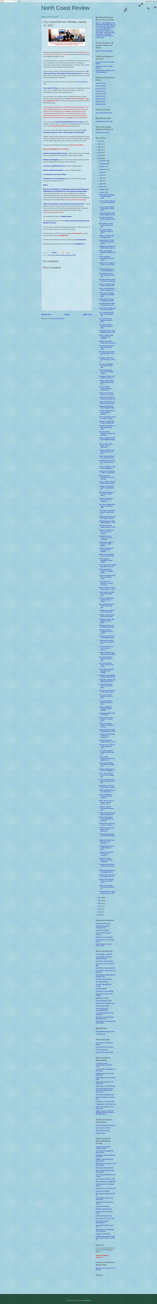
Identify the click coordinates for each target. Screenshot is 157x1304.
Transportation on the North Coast (106, 1104)
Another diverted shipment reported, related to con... (107, 289)
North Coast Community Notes (105, 1094)
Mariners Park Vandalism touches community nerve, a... (106, 881)
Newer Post (46, 314)
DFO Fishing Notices (102, 981)
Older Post (87, 314)
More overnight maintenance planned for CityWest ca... (107, 758)
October (102, 166)
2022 (99, 147)
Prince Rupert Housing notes (104, 937)
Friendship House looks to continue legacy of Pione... (107, 847)
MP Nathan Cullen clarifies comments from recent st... (107, 353)
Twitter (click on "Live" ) (103, 132)
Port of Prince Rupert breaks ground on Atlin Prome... (106, 664)
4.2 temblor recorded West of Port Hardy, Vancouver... (107, 735)
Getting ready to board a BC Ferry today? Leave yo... (107, 517)
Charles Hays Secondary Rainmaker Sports (103, 1147)
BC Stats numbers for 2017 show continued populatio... (107, 412)
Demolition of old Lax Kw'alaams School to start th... (106, 631)
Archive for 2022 (100, 88)
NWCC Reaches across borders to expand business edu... (106, 802)
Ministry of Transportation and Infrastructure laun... (107, 555)
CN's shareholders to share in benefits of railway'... (107, 417)
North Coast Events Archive (104, 113)
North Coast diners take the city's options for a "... (107, 791)
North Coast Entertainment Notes (105, 1125)
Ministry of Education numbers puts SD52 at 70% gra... (106, 725)
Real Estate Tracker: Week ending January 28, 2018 (107, 331)
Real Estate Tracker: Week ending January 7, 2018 (107, 892)
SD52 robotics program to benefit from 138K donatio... (106, 543)
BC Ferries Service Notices (104, 979)
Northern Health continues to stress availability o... (107, 769)
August (101, 172)
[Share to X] (65, 253)
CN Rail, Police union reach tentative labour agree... (107, 691)
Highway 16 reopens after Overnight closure (106, 236)
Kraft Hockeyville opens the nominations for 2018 (107, 871)
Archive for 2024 (100, 83)
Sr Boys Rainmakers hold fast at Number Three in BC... (106, 781)
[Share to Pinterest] (69, 253)
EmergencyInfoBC (101, 988)
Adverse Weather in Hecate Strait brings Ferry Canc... (107, 588)
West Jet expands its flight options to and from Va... (107, 284)
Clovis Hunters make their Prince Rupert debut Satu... (107, 593)
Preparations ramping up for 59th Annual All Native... (107, 680)
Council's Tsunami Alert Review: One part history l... (107, 219)
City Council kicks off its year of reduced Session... (106, 648)
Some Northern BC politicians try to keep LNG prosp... (106, 583)
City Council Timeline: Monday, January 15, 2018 (106, 658)
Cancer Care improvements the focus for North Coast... (107, 577)
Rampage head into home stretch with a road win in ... (107, 866)
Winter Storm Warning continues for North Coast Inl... (107, 252)
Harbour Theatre (100, 1133)
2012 (99, 912)
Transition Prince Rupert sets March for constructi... (106, 853)
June (101, 178)
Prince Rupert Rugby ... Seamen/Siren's (103, 1222)
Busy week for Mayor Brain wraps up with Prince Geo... (107, 506)
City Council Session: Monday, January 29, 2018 (106, 326)
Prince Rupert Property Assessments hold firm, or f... (107, 887)
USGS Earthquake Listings (104, 1000)
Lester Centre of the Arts (103, 1128)
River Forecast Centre (102, 1006)
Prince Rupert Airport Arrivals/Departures (102, 1009)
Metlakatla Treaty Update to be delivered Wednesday (107, 676)
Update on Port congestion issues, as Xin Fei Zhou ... (107, 264)
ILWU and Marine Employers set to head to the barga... (107, 433)
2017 (99, 897)
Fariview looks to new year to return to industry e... (107, 824)
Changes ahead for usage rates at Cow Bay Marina (107, 653)
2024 (99, 141)
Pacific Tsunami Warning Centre (105, 1003)
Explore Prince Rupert (102, 930)
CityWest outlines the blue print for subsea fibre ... (106, 615)
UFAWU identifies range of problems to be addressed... (107, 829)
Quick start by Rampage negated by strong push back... (106, 294)
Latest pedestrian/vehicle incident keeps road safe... (106, 606)
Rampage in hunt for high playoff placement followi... (106, 621)
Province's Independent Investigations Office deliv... (106, 365)
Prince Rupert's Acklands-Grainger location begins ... (107, 835)
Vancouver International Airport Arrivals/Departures (105, 1017)
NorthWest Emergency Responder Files (102, 927)
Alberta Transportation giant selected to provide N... (107, 813)
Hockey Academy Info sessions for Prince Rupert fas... (105, 796)
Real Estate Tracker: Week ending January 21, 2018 (107, 521)
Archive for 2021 (100, 91)
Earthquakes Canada (102, 998)
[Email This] (62, 253)
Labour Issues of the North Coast (105, 1086)
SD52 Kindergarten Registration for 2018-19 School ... (107, 258)
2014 (99, 906)
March (101, 186)
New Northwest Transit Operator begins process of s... (107, 275)
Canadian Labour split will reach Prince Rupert (106, 611)
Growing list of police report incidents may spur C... (107, 377)
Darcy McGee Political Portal (104, 1052)
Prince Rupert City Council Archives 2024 (103, 944)
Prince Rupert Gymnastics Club (105, 1179)
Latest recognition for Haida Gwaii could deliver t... (107, 467)
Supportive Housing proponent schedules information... (106, 860)
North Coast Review (65, 8)
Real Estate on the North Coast (105, 1101)
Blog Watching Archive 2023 (104, 121)
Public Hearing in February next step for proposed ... (107, 457)
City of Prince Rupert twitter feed (105, 968)
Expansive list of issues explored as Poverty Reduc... (106, 719)
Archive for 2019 (100, 96)
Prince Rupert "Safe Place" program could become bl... (107, 512)
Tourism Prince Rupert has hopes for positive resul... (107, 402)
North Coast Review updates (104, 51)
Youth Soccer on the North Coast (105, 1188)
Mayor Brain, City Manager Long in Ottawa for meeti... (107, 196)
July (100, 175)
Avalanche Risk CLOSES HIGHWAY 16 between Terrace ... (106, 241)
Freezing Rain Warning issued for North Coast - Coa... (107, 752)
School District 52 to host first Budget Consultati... (107, 299)
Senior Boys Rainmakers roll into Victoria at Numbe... (106, 599)
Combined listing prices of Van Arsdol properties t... (107, 269)
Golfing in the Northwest (103, 1234)
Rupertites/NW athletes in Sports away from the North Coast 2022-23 (105, 1238)
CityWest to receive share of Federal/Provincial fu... (107, 636)
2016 (99, 900)
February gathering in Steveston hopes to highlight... (105, 708)
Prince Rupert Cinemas (103, 1130)
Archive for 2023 (100, 86)
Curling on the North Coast (103, 1216)
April (100, 184)
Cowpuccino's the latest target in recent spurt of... (107, 393)
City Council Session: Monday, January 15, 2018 (106, 702)
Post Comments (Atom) (56, 318)
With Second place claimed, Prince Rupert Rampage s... (107, 439)
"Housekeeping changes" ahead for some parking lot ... (106, 642)
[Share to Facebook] (67, 253)
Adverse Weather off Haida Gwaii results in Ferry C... (107, 482)
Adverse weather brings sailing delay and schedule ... (106, 337)
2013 (99, 909)
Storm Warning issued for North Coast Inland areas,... (106, 347)
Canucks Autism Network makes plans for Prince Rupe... (106, 208)
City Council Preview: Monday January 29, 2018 (106, 320)
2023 (99, 144)
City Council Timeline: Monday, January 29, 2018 (106, 231)
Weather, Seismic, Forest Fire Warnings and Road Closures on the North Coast (105, 1112)
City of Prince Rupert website (104, 961)
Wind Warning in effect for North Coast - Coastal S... (107, 786)
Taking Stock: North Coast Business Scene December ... (107, 841)
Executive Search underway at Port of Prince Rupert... (105, 388)
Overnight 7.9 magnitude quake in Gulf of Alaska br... (106, 488)
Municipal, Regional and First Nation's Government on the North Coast (104, 1090)
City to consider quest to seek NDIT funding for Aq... (106, 314)
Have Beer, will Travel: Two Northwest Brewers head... (107, 427)
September (102, 169)
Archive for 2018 (100, 99)
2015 (99, 903)
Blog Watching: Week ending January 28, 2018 (107, 342)
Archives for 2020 (101, 93)
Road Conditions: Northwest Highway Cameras (104, 957)
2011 (99, 915)
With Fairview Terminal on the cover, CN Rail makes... (106, 494)
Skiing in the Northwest (102, 1206)
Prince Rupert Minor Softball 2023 (106, 1181)
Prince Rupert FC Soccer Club (105, 1218)
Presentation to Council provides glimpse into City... (106, 225)
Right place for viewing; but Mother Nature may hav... (107, 247)
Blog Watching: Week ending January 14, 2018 (107, 741)
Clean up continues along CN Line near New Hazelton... (106, 531)
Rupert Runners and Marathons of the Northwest (105, 1230)
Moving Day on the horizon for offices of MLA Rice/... (107, 472)
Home (67, 314)
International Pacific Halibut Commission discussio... (107, 304)
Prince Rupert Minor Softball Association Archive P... (107, 565)
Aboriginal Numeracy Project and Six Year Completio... (106, 537)
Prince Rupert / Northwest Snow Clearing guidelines (105, 71)
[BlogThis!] (63, 253)
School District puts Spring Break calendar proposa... (107, 213)
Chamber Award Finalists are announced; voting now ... (106, 382)
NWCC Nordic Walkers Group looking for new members (106, 819)
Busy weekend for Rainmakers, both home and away (107, 477)
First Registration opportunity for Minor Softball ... (106, 560)
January (102, 192)
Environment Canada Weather (105, 991)
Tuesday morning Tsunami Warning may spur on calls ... (107, 451)
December (102, 161)
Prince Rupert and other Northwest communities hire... (107, 764)
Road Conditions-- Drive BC (104, 954)
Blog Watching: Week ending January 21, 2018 (107, 526)
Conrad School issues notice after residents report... (106, 686)
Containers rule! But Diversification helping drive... (106, 808)
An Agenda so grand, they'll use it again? (107, 713)
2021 (99, 150)
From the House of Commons (104, 1047)
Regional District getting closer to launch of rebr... (107, 407)
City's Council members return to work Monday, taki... (106, 775)
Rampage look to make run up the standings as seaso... (107, 746)
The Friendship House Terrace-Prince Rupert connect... (106, 371)
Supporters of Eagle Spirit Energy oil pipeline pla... (106, 422)
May (100, 181)
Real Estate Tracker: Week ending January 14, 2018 (107, 730)
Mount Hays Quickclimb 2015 (104, 1168)
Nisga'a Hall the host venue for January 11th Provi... (107, 875)
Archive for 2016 (100, 104)
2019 (99, 155)
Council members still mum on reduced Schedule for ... (107, 202)
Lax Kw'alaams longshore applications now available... (106, 670)
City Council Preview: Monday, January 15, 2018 (106, 696)
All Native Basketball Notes (104, 1209)
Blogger (87, 1300)
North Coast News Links (103, 923)
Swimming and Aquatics (103, 1191)
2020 (99, 152)
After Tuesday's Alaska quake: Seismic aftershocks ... (106, 445)
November (102, 163)
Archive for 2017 (100, 101)
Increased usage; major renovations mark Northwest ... (106, 500)
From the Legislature (102, 1049)
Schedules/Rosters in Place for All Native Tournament (107, 280)
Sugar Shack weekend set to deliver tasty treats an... (107, 398)
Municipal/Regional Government (105, 1031)
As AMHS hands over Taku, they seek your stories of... (107, 462)
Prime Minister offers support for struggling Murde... (106, 571)
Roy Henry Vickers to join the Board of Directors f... (107, 626)
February (102, 189)
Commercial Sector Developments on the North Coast (104, 1065)
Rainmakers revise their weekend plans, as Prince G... (107, 359)
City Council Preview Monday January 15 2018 (62, 255)
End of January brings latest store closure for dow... (107, 308)
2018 (99, 158)
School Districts (100, 1034)
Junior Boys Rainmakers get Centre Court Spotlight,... (106, 550)
